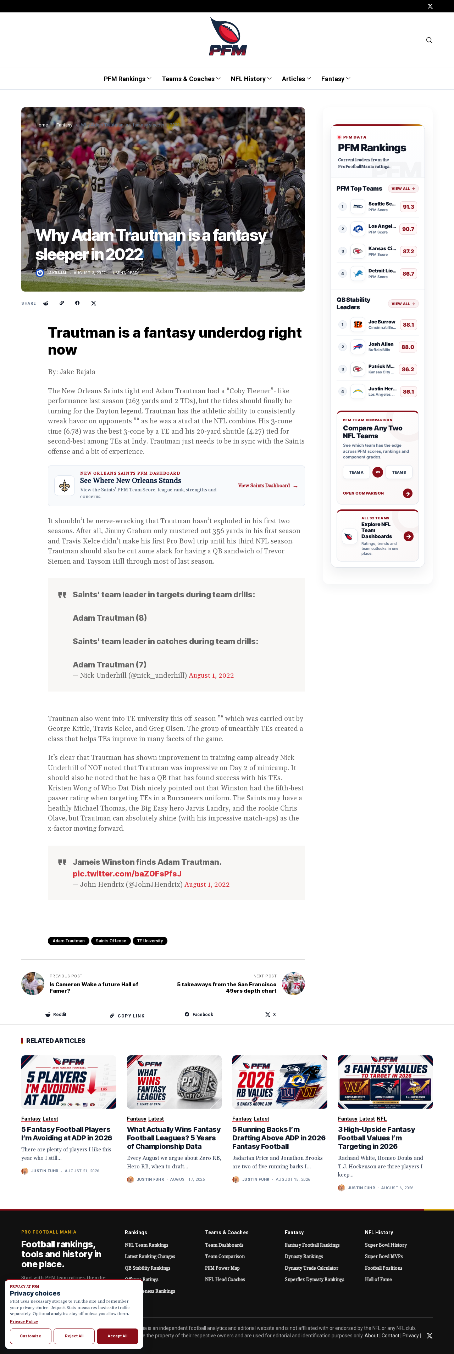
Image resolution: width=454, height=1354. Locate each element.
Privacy (411, 1335)
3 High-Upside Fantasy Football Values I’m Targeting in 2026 (376, 1138)
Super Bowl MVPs (384, 1256)
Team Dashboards (224, 1245)
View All (403, 188)
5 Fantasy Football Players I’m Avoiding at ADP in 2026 (66, 1133)
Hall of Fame (378, 1279)
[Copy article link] (61, 303)
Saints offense (111, 940)
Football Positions (384, 1268)
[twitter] (430, 6)
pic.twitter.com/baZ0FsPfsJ (127, 873)
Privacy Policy (24, 1321)
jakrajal (57, 273)
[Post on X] (93, 303)
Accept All (117, 1335)
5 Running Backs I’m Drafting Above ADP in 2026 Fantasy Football (278, 1138)
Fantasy (64, 125)
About (371, 1335)
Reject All (74, 1335)
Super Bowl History (386, 1245)
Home (41, 125)
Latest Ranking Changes (150, 1256)
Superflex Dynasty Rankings (314, 1279)
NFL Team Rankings (146, 1245)
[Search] (429, 40)
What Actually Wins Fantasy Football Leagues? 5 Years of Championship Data (174, 1138)
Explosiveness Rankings (150, 1291)
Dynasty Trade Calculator (311, 1268)
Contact (390, 1335)
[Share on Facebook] (77, 303)
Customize (30, 1335)
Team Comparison (225, 1256)
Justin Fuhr (45, 1171)
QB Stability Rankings (148, 1268)
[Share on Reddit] (45, 303)
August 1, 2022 (211, 675)
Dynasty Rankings (304, 1256)
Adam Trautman (68, 940)
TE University (150, 940)
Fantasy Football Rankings (312, 1245)
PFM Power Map (222, 1268)
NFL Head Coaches (225, 1279)
